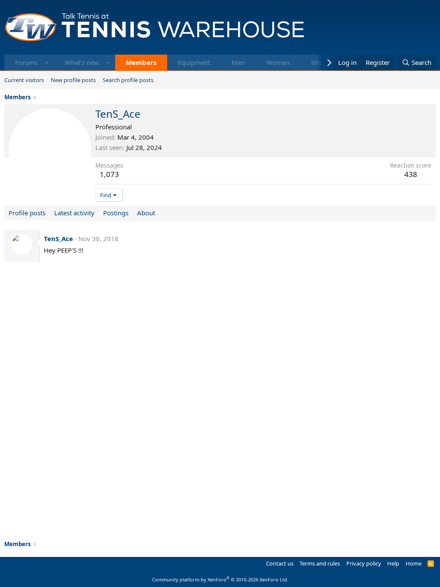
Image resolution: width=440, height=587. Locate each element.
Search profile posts (128, 80)
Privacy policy (363, 563)
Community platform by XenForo (220, 579)
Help (393, 563)
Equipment (194, 62)
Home (414, 563)
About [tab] (146, 212)
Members (141, 62)
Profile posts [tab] (27, 212)
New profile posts (73, 80)
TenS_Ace (58, 238)
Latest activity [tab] (74, 212)
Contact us (279, 563)
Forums (26, 62)
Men (238, 62)
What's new (82, 62)
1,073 (109, 174)
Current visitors (24, 80)
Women (278, 62)
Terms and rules (319, 563)
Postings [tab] (115, 212)
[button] (46, 62)
